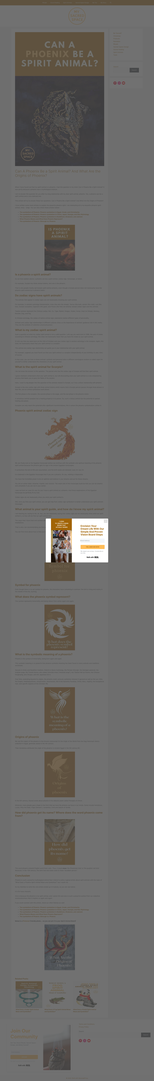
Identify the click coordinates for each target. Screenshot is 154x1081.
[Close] (105, 521)
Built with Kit (93, 557)
